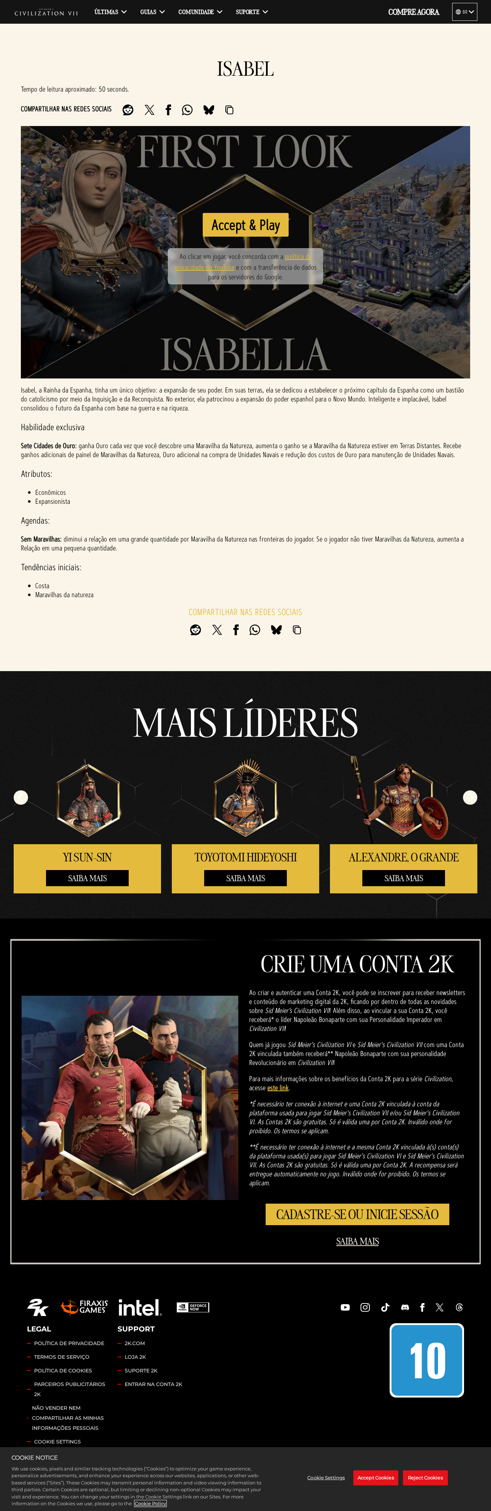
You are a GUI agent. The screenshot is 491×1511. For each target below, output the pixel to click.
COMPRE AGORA (414, 12)
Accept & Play (245, 224)
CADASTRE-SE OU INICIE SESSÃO (357, 1214)
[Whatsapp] (187, 109)
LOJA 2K (135, 1357)
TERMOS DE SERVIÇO (62, 1357)
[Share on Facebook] (168, 109)
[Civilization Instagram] (365, 1307)
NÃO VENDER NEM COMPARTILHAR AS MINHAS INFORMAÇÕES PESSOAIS (68, 1418)
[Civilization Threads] (459, 1307)
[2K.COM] (38, 1307)
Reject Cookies (425, 1477)
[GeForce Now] (193, 1307)
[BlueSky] (208, 109)
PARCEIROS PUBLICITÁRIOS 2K (69, 1389)
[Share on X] (149, 109)
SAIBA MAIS (87, 878)
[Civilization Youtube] (345, 1307)
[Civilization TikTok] (385, 1307)
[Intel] (140, 1307)
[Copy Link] (229, 109)
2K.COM (135, 1343)
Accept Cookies (376, 1477)
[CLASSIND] (427, 1360)
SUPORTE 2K (141, 1370)
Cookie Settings (57, 1441)
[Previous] (21, 797)
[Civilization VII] (46, 11)
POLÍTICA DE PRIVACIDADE (69, 1343)
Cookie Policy (150, 1503)
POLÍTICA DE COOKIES (63, 1370)
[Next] (470, 797)
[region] (245, 1479)
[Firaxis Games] (84, 1307)
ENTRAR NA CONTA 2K (153, 1384)
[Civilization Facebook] (422, 1307)
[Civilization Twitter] (439, 1307)
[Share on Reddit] (128, 109)
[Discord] (405, 1307)
